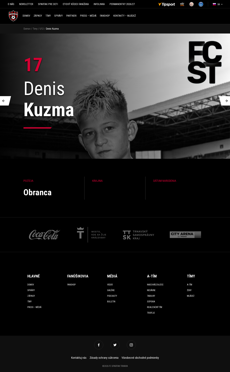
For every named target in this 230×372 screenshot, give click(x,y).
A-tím (189, 284)
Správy (58, 15)
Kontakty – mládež (124, 15)
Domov (26, 15)
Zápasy (38, 15)
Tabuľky (151, 296)
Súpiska (151, 301)
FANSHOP (105, 15)
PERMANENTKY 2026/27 (122, 4)
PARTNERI (71, 15)
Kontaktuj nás (79, 357)
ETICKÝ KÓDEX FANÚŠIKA (76, 4)
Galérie (111, 290)
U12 (42, 28)
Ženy (189, 290)
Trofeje (151, 313)
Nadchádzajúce (155, 284)
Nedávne (151, 290)
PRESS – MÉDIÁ (88, 15)
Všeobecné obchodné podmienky (140, 357)
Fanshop (71, 284)
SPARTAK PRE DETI (48, 4)
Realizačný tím (154, 307)
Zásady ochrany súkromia (104, 357)
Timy (35, 28)
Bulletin (111, 301)
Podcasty (112, 296)
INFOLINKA (99, 4)
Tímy (48, 15)
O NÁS (11, 4)
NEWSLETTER (26, 4)
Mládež (190, 296)
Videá (110, 284)
